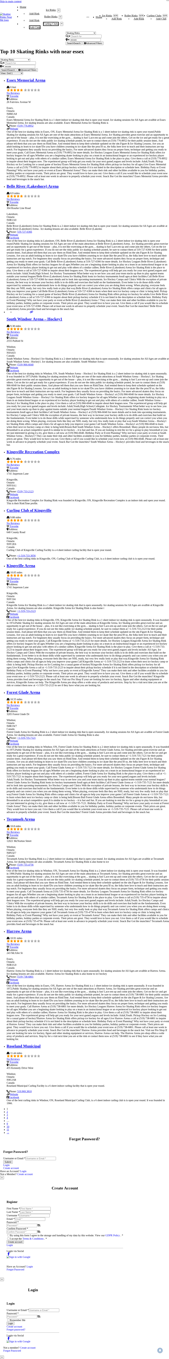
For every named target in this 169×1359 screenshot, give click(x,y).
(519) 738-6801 (25, 976)
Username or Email (14, 1158)
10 (8, 1126)
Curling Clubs (51, 23)
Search (74, 43)
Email (11, 1218)
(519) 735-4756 (25, 864)
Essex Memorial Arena (26, 80)
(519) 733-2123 (25, 491)
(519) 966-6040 (25, 364)
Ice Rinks (51, 10)
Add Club (35, 27)
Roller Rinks (50, 16)
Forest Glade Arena (23, 692)
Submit (8, 1162)
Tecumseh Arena (21, 819)
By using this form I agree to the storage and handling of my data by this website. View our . (66, 1235)
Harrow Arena (19, 931)
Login (6, 1165)
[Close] (167, 0)
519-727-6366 (24, 231)
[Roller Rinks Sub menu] (60, 17)
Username (13, 1215)
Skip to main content (10, 1)
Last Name (13, 1212)
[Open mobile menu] (87, 17)
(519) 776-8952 (25, 125)
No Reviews (13, 93)
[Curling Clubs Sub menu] (61, 24)
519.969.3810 (24, 1091)
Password (13, 1222)
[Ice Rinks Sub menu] (58, 10)
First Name (13, 1208)
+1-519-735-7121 (26, 737)
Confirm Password (17, 1228)
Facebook (14, 237)
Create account (11, 1168)
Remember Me (17, 1320)
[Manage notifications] (160, 1350)
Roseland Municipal (24, 1046)
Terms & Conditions (33, 1238)
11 (8, 1129)
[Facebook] (9, 1254)
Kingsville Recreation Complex (33, 452)
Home (23, 7)
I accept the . (28, 1238)
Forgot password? (16, 1329)
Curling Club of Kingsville (29, 510)
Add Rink (34, 13)
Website (14, 128)
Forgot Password (15, 1269)
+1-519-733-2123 (26, 611)
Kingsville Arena (21, 565)
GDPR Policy (112, 1235)
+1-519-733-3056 (26, 555)
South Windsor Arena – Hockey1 (34, 319)
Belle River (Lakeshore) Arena (33, 186)
